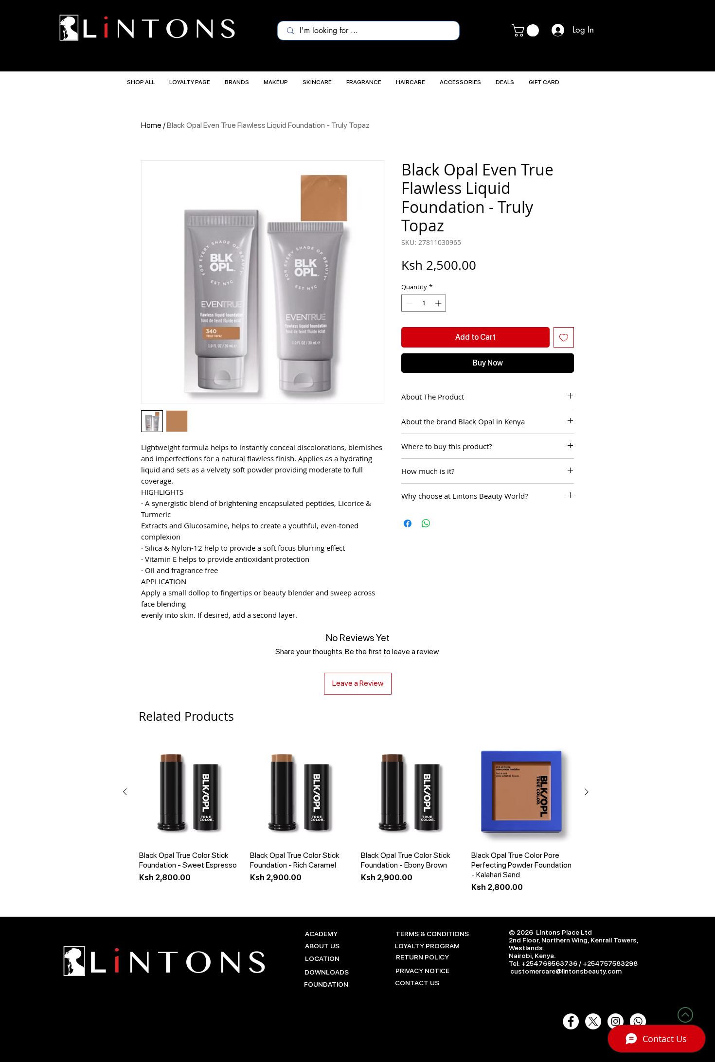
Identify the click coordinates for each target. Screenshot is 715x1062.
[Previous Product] (125, 792)
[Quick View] (189, 792)
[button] (527, 30)
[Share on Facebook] (407, 523)
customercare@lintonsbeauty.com (566, 971)
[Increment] (439, 303)
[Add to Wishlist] (564, 337)
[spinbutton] (423, 303)
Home (151, 125)
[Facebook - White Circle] (571, 1021)
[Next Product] (586, 792)
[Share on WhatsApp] (426, 523)
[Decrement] (408, 303)
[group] (355, 817)
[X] (593, 1021)
